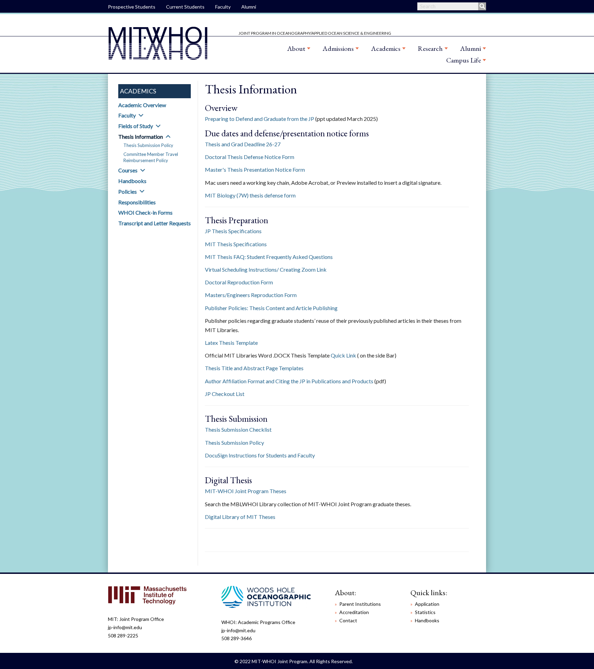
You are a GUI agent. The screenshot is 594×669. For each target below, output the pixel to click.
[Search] (482, 6)
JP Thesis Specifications (233, 231)
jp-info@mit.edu (125, 627)
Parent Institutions (360, 604)
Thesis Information (140, 136)
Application (427, 604)
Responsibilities (137, 202)
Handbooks (132, 181)
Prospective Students (131, 7)
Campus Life (463, 60)
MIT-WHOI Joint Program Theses (245, 491)
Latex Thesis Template (231, 342)
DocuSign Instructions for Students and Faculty (260, 455)
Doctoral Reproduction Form (239, 282)
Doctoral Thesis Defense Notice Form (249, 157)
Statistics (425, 612)
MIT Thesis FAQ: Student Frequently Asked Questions (269, 256)
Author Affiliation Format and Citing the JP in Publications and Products (289, 381)
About (296, 48)
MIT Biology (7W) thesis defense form (250, 195)
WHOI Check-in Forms (145, 212)
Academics (385, 48)
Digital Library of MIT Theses (240, 516)
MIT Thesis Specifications (236, 244)
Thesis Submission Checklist (238, 429)
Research (430, 48)
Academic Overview (142, 105)
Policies (127, 191)
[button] (141, 115)
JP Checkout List (224, 393)
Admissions (338, 48)
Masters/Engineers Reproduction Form (251, 295)
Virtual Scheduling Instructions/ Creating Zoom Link (266, 269)
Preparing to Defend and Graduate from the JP (259, 118)
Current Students (185, 7)
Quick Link (343, 355)
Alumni (248, 7)
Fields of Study (135, 126)
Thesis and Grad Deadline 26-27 (242, 144)
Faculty (223, 7)
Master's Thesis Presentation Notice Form (255, 169)
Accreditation (354, 612)
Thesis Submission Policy (148, 145)
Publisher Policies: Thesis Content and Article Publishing (271, 308)
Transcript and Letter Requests (154, 223)
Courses (128, 170)
